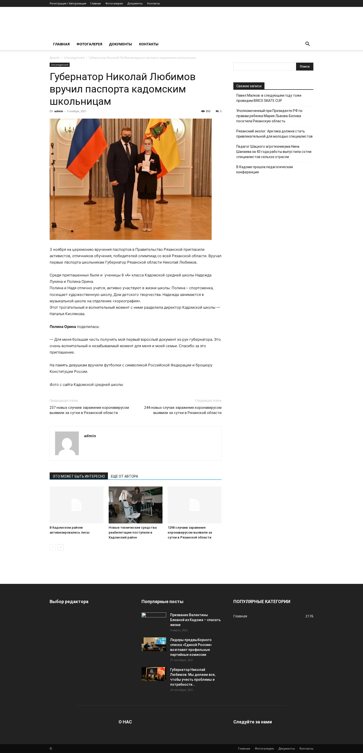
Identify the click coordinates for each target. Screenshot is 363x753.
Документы (134, 3)
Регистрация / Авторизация (68, 3)
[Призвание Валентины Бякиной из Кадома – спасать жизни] (153, 619)
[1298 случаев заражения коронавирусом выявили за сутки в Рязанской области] (195, 504)
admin (58, 111)
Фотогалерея (114, 3)
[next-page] (61, 547)
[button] (307, 44)
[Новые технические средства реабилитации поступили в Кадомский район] (135, 504)
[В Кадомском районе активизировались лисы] (76, 504)
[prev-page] (53, 547)
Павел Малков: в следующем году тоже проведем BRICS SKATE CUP (269, 98)
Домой (54, 57)
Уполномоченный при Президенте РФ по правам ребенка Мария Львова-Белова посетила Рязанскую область (269, 116)
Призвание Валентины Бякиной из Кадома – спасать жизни (195, 620)
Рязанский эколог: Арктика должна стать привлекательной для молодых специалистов (274, 133)
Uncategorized (74, 57)
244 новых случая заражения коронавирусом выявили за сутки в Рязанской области (183, 410)
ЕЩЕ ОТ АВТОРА (124, 476)
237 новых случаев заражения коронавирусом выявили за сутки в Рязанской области (89, 410)
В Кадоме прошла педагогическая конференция (264, 169)
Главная (95, 3)
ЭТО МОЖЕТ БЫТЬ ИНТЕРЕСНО (79, 476)
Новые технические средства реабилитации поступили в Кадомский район (133, 532)
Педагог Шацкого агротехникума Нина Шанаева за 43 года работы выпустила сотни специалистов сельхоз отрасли (273, 151)
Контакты (153, 3)
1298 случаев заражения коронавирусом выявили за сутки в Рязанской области (190, 532)
